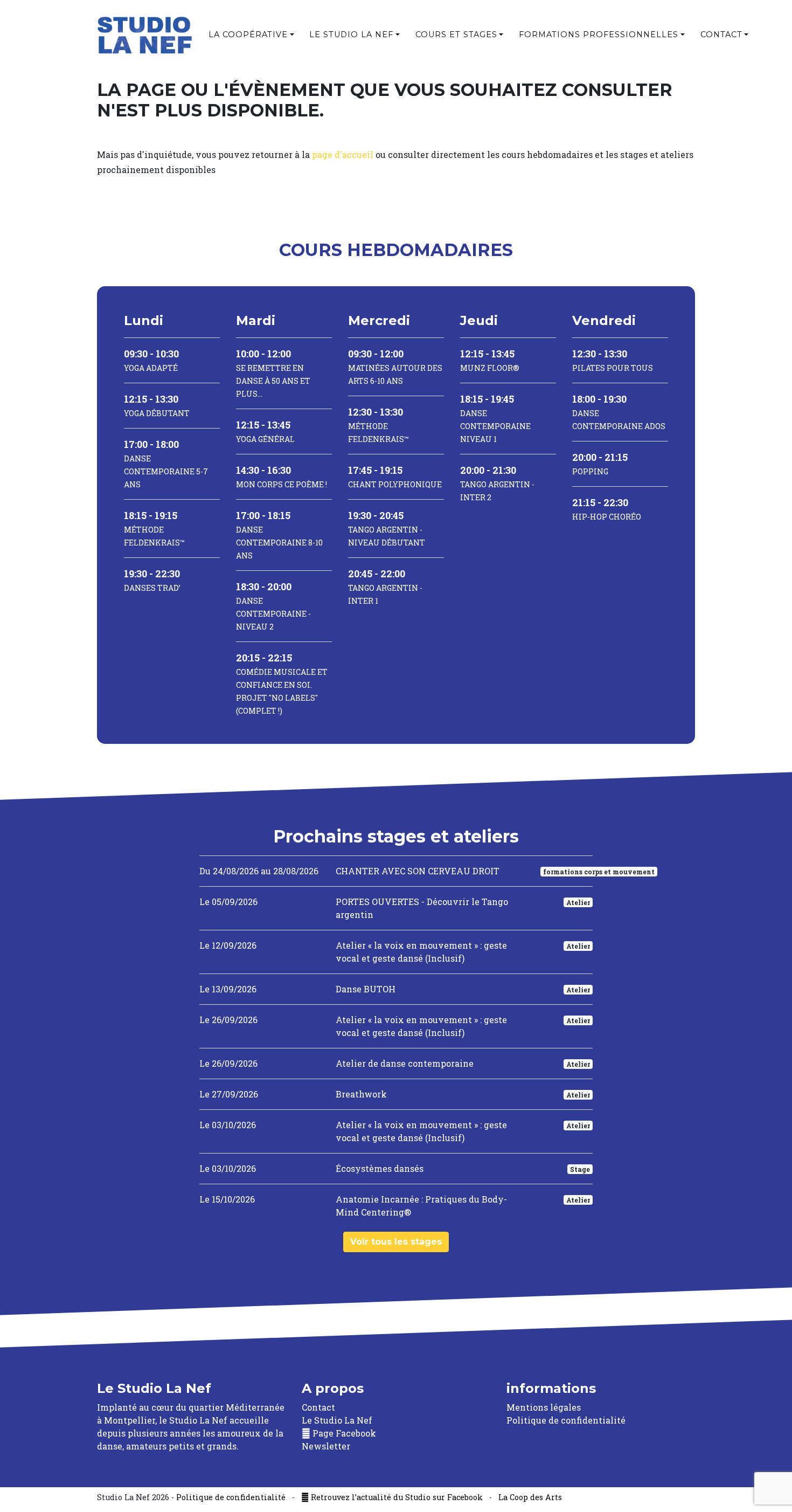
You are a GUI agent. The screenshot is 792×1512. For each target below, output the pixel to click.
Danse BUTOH (365, 989)
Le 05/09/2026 (228, 901)
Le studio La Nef (351, 34)
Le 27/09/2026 (228, 1094)
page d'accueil (342, 154)
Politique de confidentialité (566, 1420)
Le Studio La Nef (337, 1420)
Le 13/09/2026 (227, 989)
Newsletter (326, 1446)
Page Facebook (343, 1433)
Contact (721, 34)
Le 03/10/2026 (227, 1124)
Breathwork (361, 1094)
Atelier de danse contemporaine (405, 1063)
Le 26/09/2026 (228, 1019)
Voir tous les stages (396, 1242)
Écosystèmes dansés (379, 1168)
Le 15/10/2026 (227, 1199)
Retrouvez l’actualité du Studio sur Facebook (396, 1497)
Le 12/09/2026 (227, 945)
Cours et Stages (456, 34)
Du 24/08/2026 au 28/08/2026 (258, 870)
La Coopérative (248, 34)
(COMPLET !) (282, 684)
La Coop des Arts (530, 1497)
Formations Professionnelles (598, 34)
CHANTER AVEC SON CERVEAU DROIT (417, 870)
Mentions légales (543, 1407)
